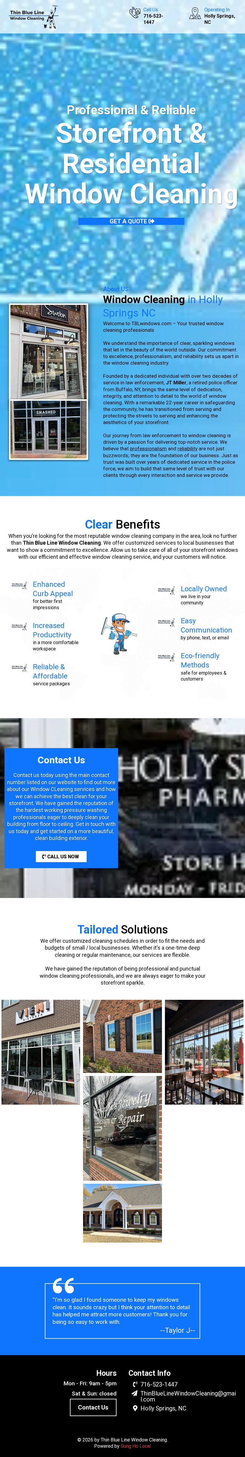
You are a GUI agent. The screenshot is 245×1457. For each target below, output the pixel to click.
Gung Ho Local (136, 1446)
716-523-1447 (158, 1384)
